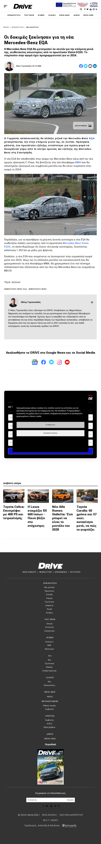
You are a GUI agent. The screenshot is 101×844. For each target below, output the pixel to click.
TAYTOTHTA (75, 572)
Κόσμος (49, 598)
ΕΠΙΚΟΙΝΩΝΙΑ (61, 572)
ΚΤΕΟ (49, 724)
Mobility (49, 667)
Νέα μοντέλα (32, 27)
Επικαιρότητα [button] (50, 583)
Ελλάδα (49, 595)
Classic (52, 15)
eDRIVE (77, 15)
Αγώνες (41, 15)
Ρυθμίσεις (50, 425)
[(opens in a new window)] (85, 9)
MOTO (50, 697)
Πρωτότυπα (49, 591)
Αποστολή (49, 627)
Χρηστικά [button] (49, 716)
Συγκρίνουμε (49, 631)
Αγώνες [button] (50, 638)
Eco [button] (50, 656)
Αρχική (6, 27)
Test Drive (29, 15)
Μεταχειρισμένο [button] (50, 701)
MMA (78, 162)
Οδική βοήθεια (49, 727)
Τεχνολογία (49, 602)
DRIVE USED (88, 15)
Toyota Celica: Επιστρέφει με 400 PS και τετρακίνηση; (13, 512)
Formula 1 (49, 642)
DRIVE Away (64, 15)
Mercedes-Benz (38, 289)
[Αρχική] (22, 6)
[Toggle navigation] (5, 6)
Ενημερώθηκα (51, 433)
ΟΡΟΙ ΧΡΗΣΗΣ (49, 815)
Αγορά (49, 609)
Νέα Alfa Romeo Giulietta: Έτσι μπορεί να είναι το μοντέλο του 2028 (62, 518)
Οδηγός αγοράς (49, 706)
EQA (92, 138)
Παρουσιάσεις (49, 685)
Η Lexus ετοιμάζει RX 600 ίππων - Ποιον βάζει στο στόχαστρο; (37, 516)
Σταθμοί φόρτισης (49, 671)
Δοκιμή (49, 624)
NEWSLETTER (45, 572)
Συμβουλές (49, 709)
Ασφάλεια (49, 605)
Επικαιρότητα (13, 15)
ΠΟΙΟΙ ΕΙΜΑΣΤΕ (29, 572)
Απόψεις (49, 613)
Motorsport (49, 649)
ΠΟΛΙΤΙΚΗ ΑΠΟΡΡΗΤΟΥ (71, 815)
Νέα (49, 660)
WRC (49, 645)
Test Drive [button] (49, 619)
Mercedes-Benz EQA (16, 289)
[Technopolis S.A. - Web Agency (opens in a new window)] (68, 825)
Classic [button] (50, 678)
